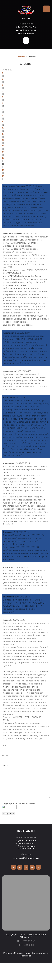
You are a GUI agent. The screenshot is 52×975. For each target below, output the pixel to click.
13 (3, 145)
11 (2, 133)
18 (3, 176)
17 (3, 170)
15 (3, 158)
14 (3, 152)
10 (3, 127)
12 (3, 139)
